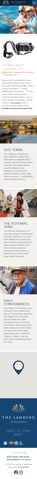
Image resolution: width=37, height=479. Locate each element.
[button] (34, 3)
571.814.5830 (18, 452)
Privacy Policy (23, 467)
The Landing (15, 102)
